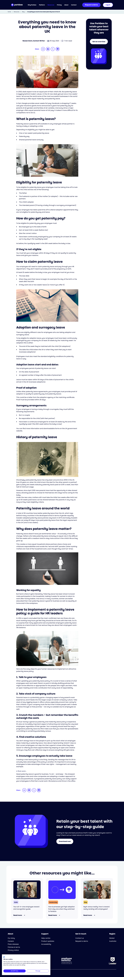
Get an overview (98, 41)
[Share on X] (53, 49)
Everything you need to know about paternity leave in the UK (43, 12)
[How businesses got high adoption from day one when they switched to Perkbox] (62, 889)
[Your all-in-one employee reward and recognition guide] (27, 889)
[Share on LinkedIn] (57, 49)
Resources (16, 12)
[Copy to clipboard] (43, 49)
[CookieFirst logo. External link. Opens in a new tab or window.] (4, 957)
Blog (23, 12)
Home (9, 12)
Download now (65, 841)
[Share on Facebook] (48, 49)
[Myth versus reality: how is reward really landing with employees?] (97, 889)
